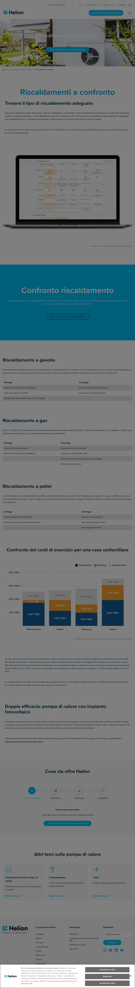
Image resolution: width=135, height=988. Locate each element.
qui (31, 983)
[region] (67, 976)
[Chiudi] (131, 976)
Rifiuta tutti (107, 976)
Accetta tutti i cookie (107, 983)
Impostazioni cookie (107, 970)
